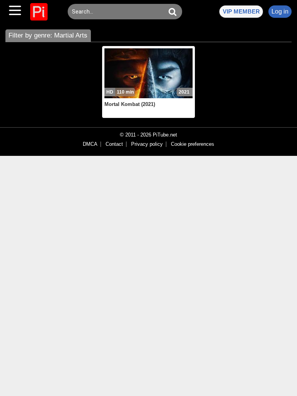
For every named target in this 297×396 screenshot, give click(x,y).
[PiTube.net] (39, 11)
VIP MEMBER (241, 11)
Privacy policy (147, 144)
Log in (279, 11)
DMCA (90, 144)
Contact (114, 144)
